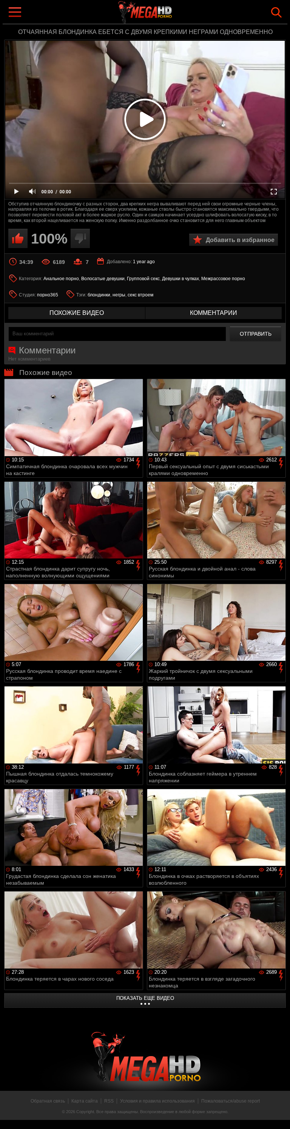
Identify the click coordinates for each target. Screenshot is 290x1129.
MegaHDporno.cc (160, 13)
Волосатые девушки (103, 278)
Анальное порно (61, 278)
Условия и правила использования (157, 1101)
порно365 (47, 295)
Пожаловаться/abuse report (230, 1101)
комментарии (213, 313)
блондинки (99, 295)
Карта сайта (84, 1101)
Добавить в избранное (240, 240)
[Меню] (14, 11)
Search (276, 12)
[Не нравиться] (80, 238)
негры (119, 295)
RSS (109, 1101)
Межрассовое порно (223, 278)
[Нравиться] (18, 238)
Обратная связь (48, 1101)
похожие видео (76, 313)
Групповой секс (143, 278)
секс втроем (140, 295)
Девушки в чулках (180, 278)
